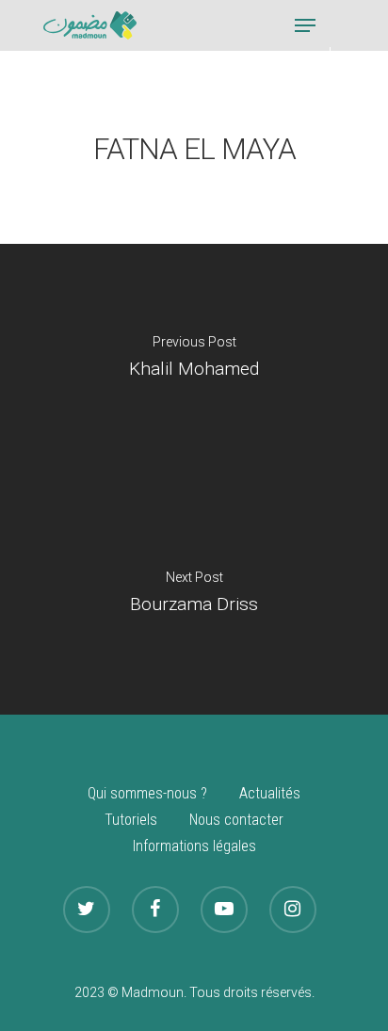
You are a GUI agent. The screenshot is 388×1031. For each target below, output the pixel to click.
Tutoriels (131, 820)
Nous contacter (236, 820)
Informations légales (194, 846)
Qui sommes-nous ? (147, 793)
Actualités (269, 793)
